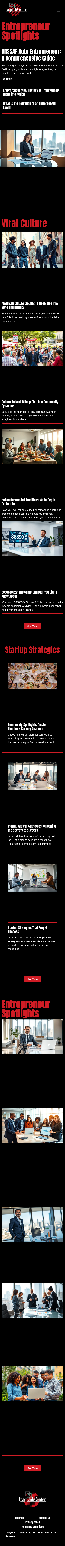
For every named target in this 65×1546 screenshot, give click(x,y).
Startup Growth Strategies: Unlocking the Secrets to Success (32, 828)
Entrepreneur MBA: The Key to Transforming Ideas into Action (31, 92)
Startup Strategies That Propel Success (27, 929)
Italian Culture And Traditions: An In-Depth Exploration (28, 502)
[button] (58, 12)
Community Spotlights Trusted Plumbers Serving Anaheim (27, 726)
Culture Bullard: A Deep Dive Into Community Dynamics (30, 403)
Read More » (8, 78)
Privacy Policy (32, 1522)
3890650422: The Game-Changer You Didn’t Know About (29, 594)
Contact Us (44, 1518)
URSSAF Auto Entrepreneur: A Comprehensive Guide (31, 54)
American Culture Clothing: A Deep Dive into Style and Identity (30, 305)
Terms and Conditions (32, 1527)
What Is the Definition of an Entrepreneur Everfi (29, 105)
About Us (19, 1518)
